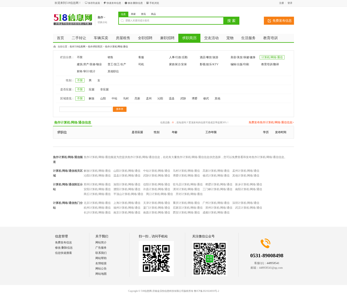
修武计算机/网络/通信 (216, 175)
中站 (114, 98)
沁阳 (160, 98)
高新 (137, 98)
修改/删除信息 (135, 3)
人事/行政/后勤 (178, 57)
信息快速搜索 (63, 252)
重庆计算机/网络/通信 (186, 202)
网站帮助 (101, 258)
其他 (217, 98)
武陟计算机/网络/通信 (156, 175)
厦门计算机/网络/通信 (156, 207)
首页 (60, 38)
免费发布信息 (282, 20)
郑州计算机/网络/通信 (97, 184)
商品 (153, 14)
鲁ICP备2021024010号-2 (206, 291)
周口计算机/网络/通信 (159, 194)
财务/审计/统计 (86, 71)
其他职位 (113, 71)
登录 (290, 3)
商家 (133, 14)
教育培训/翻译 (270, 64)
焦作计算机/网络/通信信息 (72, 122)
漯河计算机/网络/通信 (186, 189)
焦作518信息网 (77, 46)
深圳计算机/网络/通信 (245, 202)
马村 (126, 98)
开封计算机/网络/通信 (189, 194)
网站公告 (101, 268)
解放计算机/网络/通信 (97, 170)
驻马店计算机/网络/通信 (188, 184)
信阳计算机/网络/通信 (156, 184)
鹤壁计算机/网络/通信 (218, 184)
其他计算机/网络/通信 (245, 175)
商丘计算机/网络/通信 (97, 194)
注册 (281, 3)
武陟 (183, 98)
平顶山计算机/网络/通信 (128, 194)
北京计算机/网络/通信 (97, 202)
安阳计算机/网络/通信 (97, 189)
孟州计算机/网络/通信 (245, 170)
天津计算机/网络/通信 (156, 202)
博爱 (194, 98)
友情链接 (101, 263)
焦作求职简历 (95, 46)
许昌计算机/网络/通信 (156, 189)
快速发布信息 (114, 3)
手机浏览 (154, 3)
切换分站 (102, 22)
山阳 (103, 98)
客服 (141, 57)
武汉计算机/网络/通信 (248, 207)
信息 (123, 14)
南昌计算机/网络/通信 (156, 212)
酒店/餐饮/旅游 (209, 57)
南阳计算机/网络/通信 (248, 189)
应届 (91, 89)
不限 (80, 57)
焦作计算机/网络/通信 (116, 46)
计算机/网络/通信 (272, 57)
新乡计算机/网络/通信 (248, 184)
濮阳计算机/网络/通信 (126, 189)
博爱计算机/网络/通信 (186, 175)
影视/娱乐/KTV (209, 64)
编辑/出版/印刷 (240, 64)
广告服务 (101, 247)
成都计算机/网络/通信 (216, 212)
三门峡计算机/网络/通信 (217, 189)
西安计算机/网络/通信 (186, 212)
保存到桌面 (94, 3)
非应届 (104, 89)
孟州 (149, 98)
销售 (110, 57)
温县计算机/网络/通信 (126, 175)
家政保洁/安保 (178, 64)
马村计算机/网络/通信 (186, 170)
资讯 (143, 14)
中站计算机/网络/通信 (156, 170)
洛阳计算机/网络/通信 (126, 184)
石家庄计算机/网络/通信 (188, 207)
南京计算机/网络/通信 (126, 212)
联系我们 (101, 252)
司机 (141, 64)
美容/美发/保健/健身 (243, 57)
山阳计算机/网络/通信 (126, 170)
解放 (91, 98)
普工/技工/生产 (117, 64)
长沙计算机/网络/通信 (97, 212)
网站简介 (101, 242)
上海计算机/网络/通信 (126, 202)
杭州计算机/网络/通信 (97, 207)
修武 (206, 98)
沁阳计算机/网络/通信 (97, 175)
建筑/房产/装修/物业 (89, 64)
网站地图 (101, 273)
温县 (172, 98)
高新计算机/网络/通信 (216, 170)
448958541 (273, 263)
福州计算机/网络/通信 (126, 207)
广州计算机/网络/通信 (216, 202)
